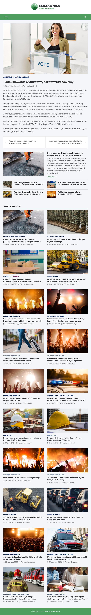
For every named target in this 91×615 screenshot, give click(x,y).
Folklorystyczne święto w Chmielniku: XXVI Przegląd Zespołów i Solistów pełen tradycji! (69, 195)
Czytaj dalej (51, 177)
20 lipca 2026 (10, 403)
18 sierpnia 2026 (55, 244)
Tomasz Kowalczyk (30, 86)
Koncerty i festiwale (11, 316)
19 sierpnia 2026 (11, 244)
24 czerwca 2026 (55, 562)
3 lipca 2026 (53, 522)
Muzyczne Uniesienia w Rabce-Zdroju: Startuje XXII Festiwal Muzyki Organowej (64, 360)
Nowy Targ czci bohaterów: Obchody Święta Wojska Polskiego (28, 183)
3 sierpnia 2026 (54, 324)
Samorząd (7, 276)
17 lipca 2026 (53, 403)
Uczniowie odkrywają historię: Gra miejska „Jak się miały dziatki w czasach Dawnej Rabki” (67, 598)
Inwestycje (13, 237)
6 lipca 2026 (9, 522)
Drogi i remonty (53, 276)
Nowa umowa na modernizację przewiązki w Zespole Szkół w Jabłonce (22, 439)
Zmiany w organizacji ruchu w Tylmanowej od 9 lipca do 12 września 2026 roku (23, 518)
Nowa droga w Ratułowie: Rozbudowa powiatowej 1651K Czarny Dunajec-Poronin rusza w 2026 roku (65, 155)
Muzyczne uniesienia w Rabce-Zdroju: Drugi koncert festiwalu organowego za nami (66, 320)
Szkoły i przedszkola (55, 594)
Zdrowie (15, 276)
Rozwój (22, 237)
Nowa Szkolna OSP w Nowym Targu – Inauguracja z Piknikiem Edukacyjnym (19, 598)
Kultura (50, 237)
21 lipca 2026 (54, 364)
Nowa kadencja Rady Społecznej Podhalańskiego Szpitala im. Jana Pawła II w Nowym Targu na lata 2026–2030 (72, 185)
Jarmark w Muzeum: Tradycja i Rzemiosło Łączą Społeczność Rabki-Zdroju (21, 360)
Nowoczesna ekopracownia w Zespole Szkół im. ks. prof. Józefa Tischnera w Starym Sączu (65, 142)
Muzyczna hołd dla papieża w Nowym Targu (21, 478)
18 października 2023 (12, 86)
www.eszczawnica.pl (52, 611)
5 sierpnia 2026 (10, 324)
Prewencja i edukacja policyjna (60, 395)
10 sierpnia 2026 (55, 284)
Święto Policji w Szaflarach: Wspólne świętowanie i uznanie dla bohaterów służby (66, 399)
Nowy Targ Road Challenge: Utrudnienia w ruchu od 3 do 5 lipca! (65, 518)
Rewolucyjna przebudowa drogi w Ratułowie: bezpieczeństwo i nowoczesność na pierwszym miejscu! (28, 195)
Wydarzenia (59, 237)
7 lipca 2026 (9, 480)
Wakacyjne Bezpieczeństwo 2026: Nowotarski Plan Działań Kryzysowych (67, 558)
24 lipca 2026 (10, 364)
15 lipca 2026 (54, 443)
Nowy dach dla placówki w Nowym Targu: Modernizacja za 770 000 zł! (64, 439)
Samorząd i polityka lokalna (16, 77)
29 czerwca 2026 (11, 562)
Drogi (5, 237)
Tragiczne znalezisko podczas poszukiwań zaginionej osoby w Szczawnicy (22, 142)
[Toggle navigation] (6, 17)
